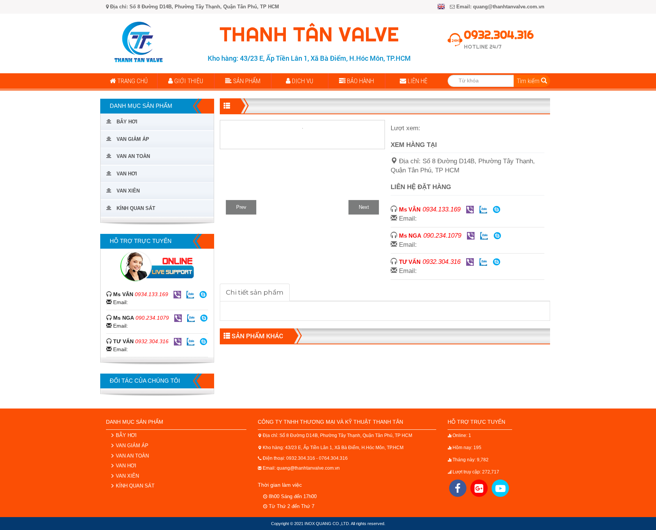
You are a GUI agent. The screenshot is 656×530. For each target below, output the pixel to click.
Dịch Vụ (301, 81)
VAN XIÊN (126, 476)
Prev (241, 207)
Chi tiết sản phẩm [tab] (255, 292)
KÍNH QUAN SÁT (134, 486)
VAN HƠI (125, 465)
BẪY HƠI (125, 435)
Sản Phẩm (246, 81)
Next (364, 207)
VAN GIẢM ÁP (131, 445)
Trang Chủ (132, 81)
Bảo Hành (359, 81)
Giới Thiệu (188, 81)
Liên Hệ (416, 81)
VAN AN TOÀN (131, 456)
